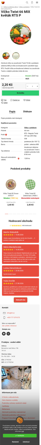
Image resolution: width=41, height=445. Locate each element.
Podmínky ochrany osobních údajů (14, 407)
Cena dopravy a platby (10, 404)
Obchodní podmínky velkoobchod (13, 419)
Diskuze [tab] (27, 110)
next (37, 188)
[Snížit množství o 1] (25, 85)
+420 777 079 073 (13, 321)
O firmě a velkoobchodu (10, 401)
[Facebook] (4, 337)
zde (22, 431)
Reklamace (6, 413)
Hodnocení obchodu (20, 224)
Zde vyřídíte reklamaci (9, 329)
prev (2, 188)
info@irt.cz (11, 317)
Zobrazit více (19, 303)
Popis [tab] (12, 110)
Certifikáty (5, 410)
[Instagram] (8, 337)
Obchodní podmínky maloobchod (13, 416)
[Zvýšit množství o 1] (35, 85)
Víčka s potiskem (30, 127)
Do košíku (19, 92)
